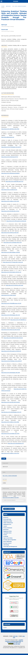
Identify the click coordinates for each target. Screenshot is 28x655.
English (5, 627)
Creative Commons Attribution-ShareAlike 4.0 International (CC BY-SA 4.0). (14, 641)
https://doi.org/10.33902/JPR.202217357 (14, 181)
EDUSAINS (15, 1)
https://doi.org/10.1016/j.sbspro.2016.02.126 (11, 272)
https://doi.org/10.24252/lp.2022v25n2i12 (10, 402)
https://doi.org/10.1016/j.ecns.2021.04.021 (10, 329)
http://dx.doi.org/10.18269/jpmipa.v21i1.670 (11, 412)
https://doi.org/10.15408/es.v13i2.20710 (10, 453)
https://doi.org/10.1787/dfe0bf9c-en (18, 319)
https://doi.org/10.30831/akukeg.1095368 (10, 252)
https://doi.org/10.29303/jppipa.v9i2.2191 (10, 315)
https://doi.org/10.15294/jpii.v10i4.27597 (13, 242)
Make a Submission (9, 508)
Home (2, 6)
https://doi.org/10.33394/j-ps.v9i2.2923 (10, 232)
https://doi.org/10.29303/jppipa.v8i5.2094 (10, 372)
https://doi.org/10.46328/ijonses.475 (16, 443)
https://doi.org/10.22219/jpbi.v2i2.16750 (10, 433)
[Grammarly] (14, 607)
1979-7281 (15, 636)
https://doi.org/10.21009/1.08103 (8, 295)
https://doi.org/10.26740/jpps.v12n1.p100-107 (11, 361)
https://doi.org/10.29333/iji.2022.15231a (10, 211)
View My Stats (16, 644)
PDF (4, 458)
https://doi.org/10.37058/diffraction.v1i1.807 (11, 303)
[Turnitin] (14, 602)
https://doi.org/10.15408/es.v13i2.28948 (10, 422)
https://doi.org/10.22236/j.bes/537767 (9, 157)
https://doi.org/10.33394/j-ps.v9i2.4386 (14, 285)
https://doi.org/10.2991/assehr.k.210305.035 (11, 351)
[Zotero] (14, 615)
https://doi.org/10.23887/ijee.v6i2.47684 (10, 129)
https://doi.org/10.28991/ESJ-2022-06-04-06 (13, 337)
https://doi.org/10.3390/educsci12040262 (10, 173)
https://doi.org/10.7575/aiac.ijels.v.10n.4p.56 (13, 262)
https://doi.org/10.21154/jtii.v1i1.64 (9, 189)
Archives (8, 6)
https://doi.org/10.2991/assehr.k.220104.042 (16, 221)
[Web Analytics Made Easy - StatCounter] (10, 644)
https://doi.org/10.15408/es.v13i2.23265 (10, 201)
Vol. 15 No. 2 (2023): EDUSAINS (19, 6)
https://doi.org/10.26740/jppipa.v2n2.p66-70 (11, 147)
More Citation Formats (9, 500)
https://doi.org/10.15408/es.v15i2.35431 (12, 35)
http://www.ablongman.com (7, 137)
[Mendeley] (14, 611)
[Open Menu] (1, 1)
